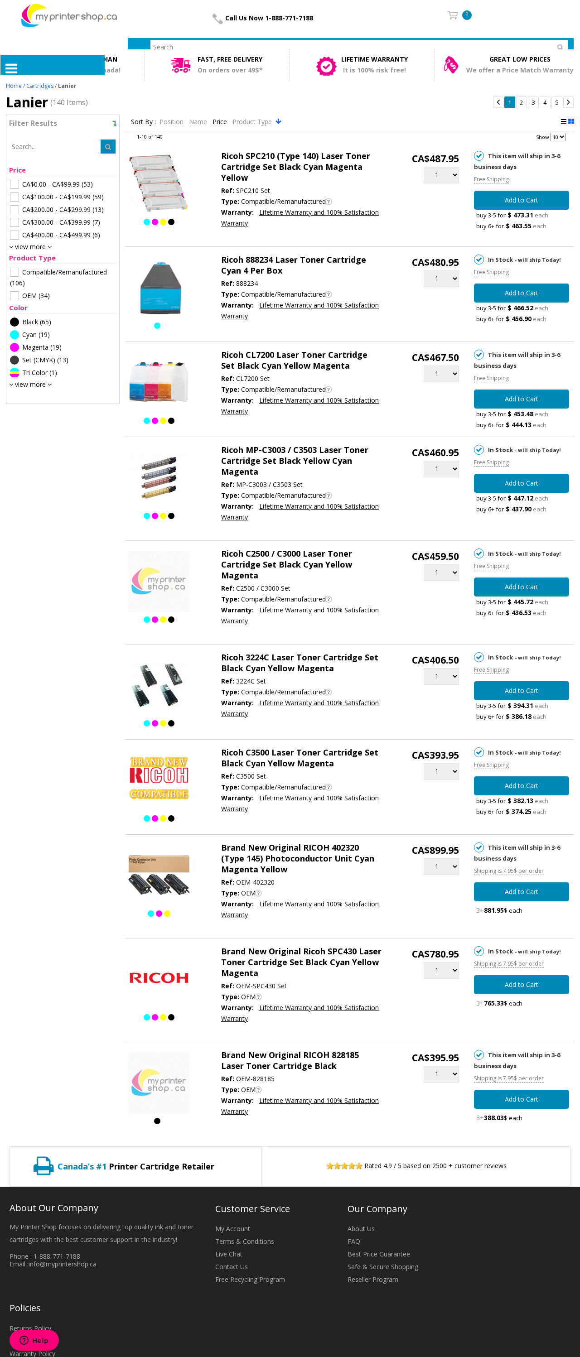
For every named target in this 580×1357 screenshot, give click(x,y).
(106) (58, 277)
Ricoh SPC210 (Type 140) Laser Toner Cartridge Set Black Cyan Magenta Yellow (295, 166)
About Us (361, 1228)
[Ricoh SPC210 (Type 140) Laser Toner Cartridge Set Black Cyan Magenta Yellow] (158, 185)
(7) (61, 222)
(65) (36, 322)
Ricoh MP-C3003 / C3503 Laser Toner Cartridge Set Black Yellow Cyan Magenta (294, 460)
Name (199, 121)
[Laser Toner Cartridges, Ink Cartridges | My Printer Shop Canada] (69, 14)
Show (542, 137)
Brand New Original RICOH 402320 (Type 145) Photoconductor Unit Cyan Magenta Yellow (297, 858)
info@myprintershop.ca (63, 1264)
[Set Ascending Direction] (278, 121)
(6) (61, 235)
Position (172, 121)
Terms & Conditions (244, 1241)
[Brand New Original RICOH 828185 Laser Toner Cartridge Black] (158, 1084)
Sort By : (143, 121)
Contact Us (231, 1266)
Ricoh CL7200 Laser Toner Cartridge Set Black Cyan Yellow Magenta (294, 360)
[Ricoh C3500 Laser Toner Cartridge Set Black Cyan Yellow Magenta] (158, 782)
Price (221, 121)
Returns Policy (30, 1328)
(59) (63, 196)
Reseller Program (373, 1279)
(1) (39, 372)
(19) (36, 334)
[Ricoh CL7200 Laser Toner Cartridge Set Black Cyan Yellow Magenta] (158, 384)
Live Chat (228, 1254)
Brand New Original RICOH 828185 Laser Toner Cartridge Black (290, 1060)
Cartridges (39, 86)
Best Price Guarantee (379, 1254)
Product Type (253, 121)
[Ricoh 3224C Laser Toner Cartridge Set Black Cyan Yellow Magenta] (158, 686)
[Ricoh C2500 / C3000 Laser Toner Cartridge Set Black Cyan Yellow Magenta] (158, 583)
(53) (57, 184)
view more (30, 246)
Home (14, 86)
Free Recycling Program (250, 1279)
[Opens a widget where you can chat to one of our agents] (34, 1341)
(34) (36, 295)
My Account (232, 1228)
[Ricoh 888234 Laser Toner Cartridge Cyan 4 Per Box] (158, 289)
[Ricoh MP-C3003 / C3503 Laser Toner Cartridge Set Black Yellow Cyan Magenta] (158, 479)
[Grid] (571, 121)
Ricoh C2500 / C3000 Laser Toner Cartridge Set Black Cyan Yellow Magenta (286, 564)
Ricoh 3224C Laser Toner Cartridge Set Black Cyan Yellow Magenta (299, 663)
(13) (63, 209)
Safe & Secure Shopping (383, 1266)
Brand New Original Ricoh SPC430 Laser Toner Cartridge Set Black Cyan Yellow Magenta (301, 962)
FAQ (354, 1241)
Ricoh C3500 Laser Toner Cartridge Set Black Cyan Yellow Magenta (299, 758)
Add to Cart (521, 200)
